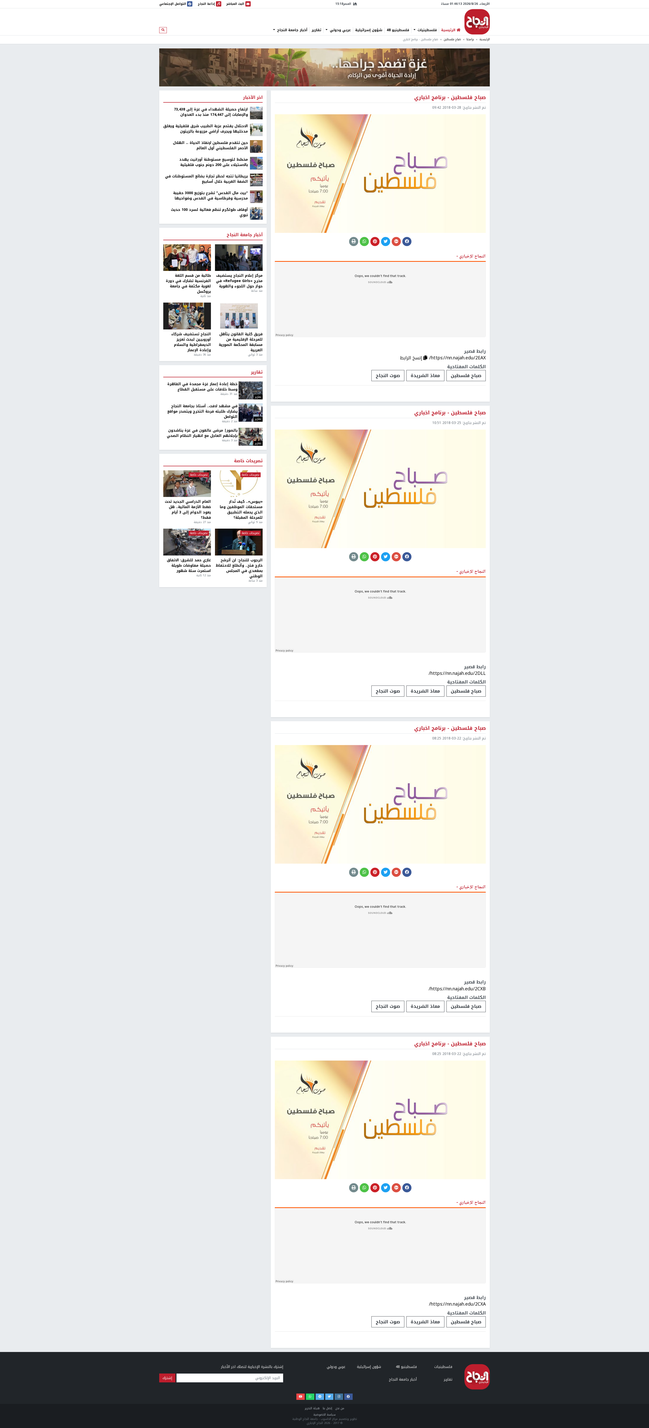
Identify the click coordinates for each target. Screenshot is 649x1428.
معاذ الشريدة (425, 375)
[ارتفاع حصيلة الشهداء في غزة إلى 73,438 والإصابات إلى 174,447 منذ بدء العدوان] (256, 112)
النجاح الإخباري (477, 21)
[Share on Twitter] (385, 241)
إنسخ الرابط (411, 358)
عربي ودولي (340, 30)
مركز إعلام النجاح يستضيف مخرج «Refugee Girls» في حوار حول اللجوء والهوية (239, 281)
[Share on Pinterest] (375, 241)
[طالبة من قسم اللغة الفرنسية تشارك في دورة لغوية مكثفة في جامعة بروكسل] (187, 257)
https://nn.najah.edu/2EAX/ (457, 358)
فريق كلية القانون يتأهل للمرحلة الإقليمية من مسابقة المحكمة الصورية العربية (241, 342)
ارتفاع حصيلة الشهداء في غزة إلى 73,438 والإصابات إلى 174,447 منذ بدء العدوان (211, 112)
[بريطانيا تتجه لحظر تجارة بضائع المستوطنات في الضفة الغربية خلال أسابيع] (256, 179)
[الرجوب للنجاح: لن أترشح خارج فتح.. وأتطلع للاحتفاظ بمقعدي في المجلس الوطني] (239, 542)
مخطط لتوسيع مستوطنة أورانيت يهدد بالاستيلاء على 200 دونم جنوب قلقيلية (213, 162)
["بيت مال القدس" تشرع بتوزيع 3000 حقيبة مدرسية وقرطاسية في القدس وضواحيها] (256, 196)
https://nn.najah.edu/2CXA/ (457, 1304)
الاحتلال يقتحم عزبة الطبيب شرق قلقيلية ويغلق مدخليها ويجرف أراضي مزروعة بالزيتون (205, 128)
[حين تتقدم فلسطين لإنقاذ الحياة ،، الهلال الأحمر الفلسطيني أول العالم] (256, 146)
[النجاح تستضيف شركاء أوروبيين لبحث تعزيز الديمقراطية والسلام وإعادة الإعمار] (187, 316)
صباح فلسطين (452, 39)
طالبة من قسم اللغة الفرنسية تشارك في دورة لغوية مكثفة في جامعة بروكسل (188, 283)
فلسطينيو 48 (398, 30)
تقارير (316, 30)
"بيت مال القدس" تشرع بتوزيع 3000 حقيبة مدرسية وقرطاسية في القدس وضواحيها (210, 195)
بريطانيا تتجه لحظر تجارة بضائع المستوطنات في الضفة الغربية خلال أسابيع (206, 179)
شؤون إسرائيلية (368, 30)
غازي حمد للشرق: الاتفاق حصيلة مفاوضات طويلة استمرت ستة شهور (189, 565)
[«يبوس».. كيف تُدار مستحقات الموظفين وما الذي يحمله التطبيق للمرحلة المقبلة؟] (239, 483)
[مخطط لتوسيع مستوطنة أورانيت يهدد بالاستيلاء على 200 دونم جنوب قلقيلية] (256, 163)
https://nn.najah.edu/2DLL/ (457, 673)
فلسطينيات (426, 30)
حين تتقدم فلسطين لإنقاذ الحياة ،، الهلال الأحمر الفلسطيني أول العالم (210, 145)
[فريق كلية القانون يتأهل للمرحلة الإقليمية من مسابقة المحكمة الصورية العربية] (239, 316)
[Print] (353, 241)
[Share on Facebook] (406, 241)
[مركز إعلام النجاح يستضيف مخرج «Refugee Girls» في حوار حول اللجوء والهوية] (239, 257)
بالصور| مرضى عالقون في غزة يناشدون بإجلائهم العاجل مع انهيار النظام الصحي (202, 433)
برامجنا (470, 39)
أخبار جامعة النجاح (291, 30)
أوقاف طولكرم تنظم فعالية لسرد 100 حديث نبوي (209, 212)
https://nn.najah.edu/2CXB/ (457, 989)
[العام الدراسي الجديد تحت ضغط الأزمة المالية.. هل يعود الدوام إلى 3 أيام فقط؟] (187, 483)
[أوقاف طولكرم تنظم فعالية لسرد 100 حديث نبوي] (256, 213)
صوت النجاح (388, 375)
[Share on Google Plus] (396, 241)
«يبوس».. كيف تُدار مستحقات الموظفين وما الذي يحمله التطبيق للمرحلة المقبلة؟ (241, 509)
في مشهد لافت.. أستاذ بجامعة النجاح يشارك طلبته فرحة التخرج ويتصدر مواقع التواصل (202, 411)
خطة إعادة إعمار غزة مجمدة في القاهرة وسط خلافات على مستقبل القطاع (202, 386)
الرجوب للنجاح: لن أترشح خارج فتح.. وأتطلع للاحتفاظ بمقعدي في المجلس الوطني (239, 568)
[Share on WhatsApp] (364, 241)
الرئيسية (484, 39)
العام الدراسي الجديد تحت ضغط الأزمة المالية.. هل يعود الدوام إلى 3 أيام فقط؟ (188, 509)
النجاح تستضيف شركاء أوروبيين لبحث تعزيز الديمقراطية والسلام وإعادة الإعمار (191, 342)
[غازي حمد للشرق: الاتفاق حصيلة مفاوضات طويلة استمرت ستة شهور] (187, 542)
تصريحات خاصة (248, 461)
